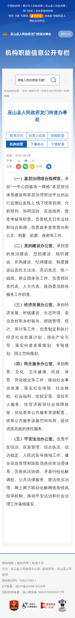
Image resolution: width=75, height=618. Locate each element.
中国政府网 (14, 6)
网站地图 (8, 563)
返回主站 (66, 34)
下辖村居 (57, 144)
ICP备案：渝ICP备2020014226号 (23, 586)
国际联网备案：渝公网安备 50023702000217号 (33, 592)
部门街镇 (28, 11)
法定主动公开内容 (51, 91)
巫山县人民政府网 (55, 6)
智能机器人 (59, 16)
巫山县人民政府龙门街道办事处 (30, 34)
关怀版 (37, 16)
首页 (24, 91)
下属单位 (37, 144)
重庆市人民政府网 (33, 6)
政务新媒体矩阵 (44, 11)
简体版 (48, 16)
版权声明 (23, 563)
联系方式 (16, 135)
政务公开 (34, 91)
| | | (38, 6)
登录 (11, 16)
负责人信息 (37, 135)
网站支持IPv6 (37, 21)
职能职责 (57, 135)
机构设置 (16, 144)
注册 (17, 16)
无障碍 (24, 16)
